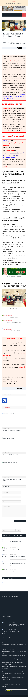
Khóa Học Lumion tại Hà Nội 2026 (17, 571)
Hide (26, 687)
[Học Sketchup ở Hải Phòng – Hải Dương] (14, 421)
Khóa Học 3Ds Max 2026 (15, 541)
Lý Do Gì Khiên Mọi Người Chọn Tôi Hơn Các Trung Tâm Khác (17, 624)
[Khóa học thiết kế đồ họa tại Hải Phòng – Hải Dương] (14, 470)
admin (4, 42)
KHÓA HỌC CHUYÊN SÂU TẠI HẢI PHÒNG (18, 43)
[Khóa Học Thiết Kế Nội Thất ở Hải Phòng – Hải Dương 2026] (14, 31)
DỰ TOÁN (19, 535)
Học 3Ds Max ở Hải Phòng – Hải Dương (12, 454)
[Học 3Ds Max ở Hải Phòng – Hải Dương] (14, 445)
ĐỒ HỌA (5, 535)
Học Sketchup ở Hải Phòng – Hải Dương (12, 430)
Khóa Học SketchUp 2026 (16, 549)
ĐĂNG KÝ (6, 166)
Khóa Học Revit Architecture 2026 (17, 556)
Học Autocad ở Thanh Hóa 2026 (13, 3)
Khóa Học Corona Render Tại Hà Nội (17, 564)
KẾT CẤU (13, 535)
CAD (9, 535)
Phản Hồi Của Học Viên (14, 631)
